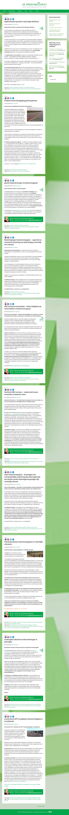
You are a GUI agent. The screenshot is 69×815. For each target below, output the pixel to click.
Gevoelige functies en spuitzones (55, 27)
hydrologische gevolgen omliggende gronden (29, 528)
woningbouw (14, 530)
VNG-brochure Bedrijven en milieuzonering (22, 377)
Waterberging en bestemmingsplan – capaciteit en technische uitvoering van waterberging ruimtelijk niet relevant (23, 242)
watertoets (10, 530)
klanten (31, 11)
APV (10, 799)
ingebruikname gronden (24, 88)
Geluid (23, 225)
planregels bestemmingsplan (29, 293)
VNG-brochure (32, 705)
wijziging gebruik (26, 171)
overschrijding (26, 705)
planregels (21, 87)
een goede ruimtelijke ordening (15, 225)
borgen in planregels (35, 378)
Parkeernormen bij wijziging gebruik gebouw (20, 101)
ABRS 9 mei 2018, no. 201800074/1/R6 (27, 163)
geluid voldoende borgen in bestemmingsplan (21, 183)
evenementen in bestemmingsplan (25, 799)
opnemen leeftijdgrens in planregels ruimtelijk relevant (28, 626)
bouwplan (19, 528)
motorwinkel (6, 380)
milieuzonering (12, 11)
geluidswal (37, 226)
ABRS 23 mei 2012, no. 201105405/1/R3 (17, 781)
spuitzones (20, 11)
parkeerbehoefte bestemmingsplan (16, 169)
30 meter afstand (13, 705)
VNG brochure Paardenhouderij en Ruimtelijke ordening (18, 627)
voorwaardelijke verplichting (29, 87)
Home (4, 11)
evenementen (24, 797)
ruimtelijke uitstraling (24, 462)
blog (26, 11)
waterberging (19, 294)
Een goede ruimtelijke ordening (15, 458)
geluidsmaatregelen (30, 226)
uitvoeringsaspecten (12, 294)
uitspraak (22, 84)
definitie (18, 88)
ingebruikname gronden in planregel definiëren (21, 22)
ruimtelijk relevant (16, 462)
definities (11, 87)
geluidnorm (21, 705)
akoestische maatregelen (14, 226)
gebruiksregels (16, 87)
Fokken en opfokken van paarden (15, 622)
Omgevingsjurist (34, 4)
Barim (17, 705)
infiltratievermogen (20, 293)
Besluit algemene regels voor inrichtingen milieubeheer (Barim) (21, 704)
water (23, 291)
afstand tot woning (13, 378)
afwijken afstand (20, 378)
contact (36, 11)
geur (22, 458)
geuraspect (19, 461)
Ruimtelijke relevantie (18, 291)
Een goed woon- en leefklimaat (15, 797)
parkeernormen (20, 171)
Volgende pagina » (41, 806)
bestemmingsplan (13, 88)
